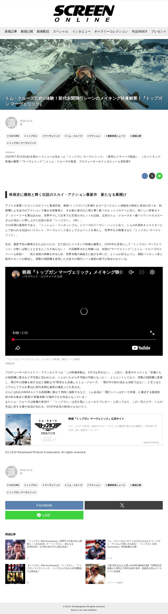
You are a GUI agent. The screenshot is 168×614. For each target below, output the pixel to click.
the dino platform (87, 610)
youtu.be (9, 363)
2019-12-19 (26, 121)
